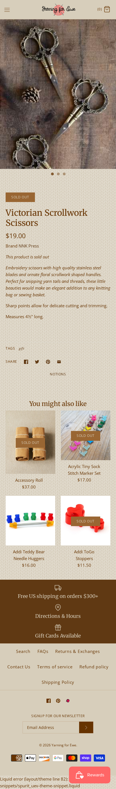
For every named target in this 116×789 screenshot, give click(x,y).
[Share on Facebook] (26, 362)
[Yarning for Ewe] (58, 9)
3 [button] (64, 174)
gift (21, 348)
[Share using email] (59, 362)
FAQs (42, 651)
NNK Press (29, 246)
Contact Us (18, 666)
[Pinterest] (58, 701)
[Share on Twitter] (37, 362)
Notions (58, 374)
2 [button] (58, 174)
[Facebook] (48, 701)
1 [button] (52, 174)
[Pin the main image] (48, 362)
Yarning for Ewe (64, 745)
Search (23, 651)
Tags (10, 348)
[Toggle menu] (7, 9)
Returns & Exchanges (77, 651)
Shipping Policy (58, 682)
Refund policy (94, 666)
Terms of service (54, 666)
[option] (58, 94)
